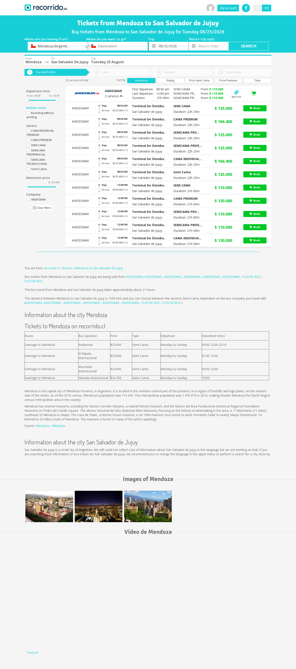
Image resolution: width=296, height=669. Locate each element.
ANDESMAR (134, 277)
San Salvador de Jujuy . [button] (148, 112)
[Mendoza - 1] (98, 506)
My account (228, 8)
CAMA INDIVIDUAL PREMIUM (40, 133)
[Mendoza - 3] (49, 506)
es (258, 8)
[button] (149, 106)
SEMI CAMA (38, 145)
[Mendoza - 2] (148, 506)
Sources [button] (32, 652)
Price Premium (228, 80)
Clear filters (43, 208)
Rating (170, 80)
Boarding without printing (40, 115)
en (267, 8)
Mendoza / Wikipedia (50, 426)
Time (257, 80)
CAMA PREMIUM (41, 140)
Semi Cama (39, 169)
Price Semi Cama (199, 80)
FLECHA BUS (251, 277)
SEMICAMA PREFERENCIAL (36, 152)
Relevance (141, 80)
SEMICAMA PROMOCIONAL (37, 162)
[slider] (27, 100)
